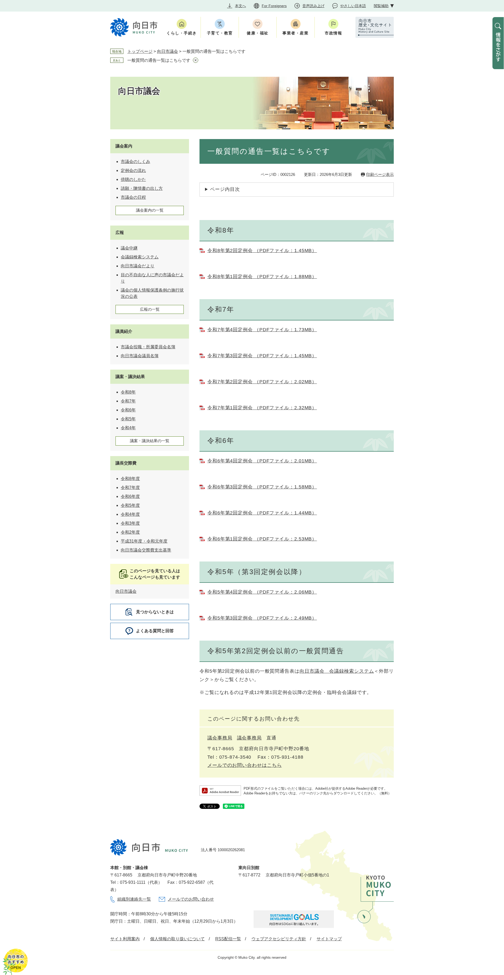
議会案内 (124, 146)
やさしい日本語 (353, 6)
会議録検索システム (140, 257)
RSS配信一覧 (228, 939)
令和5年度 (130, 505)
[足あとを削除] (195, 60)
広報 (120, 232)
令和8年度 (130, 478)
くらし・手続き (181, 33)
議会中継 (129, 248)
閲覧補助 (381, 6)
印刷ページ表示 (380, 174)
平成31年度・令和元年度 (144, 541)
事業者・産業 (295, 33)
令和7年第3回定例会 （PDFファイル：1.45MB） (262, 355)
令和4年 (128, 428)
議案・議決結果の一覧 (149, 440)
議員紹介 (124, 331)
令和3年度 (130, 523)
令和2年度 (130, 532)
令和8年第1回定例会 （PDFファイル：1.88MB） (262, 276)
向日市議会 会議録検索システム (337, 671)
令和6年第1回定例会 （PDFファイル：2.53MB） (262, 539)
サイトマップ (329, 939)
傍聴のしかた (133, 179)
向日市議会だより (137, 266)
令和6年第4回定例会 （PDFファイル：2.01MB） (262, 460)
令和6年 (128, 410)
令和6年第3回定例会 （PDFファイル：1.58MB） (262, 486)
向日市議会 (167, 51)
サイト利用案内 (125, 939)
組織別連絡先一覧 (134, 899)
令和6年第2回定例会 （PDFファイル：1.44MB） (262, 512)
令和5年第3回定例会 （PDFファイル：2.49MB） (262, 618)
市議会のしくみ (135, 161)
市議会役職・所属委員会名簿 (148, 347)
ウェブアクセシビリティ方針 (278, 939)
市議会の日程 (133, 197)
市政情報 (333, 33)
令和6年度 (130, 496)
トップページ (140, 51)
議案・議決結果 (130, 376)
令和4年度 (130, 514)
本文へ (240, 6)
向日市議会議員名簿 (140, 356)
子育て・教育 (220, 33)
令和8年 (128, 392)
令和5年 (128, 419)
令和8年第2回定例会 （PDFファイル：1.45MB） (262, 250)
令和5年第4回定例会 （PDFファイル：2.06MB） (262, 592)
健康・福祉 (258, 33)
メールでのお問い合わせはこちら (244, 765)
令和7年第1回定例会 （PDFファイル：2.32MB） (262, 407)
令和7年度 (130, 487)
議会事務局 (219, 738)
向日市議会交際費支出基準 (146, 550)
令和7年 (128, 401)
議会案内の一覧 (150, 210)
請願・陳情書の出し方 (142, 188)
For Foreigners (274, 6)
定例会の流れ (133, 170)
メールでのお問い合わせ (191, 899)
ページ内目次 (225, 189)
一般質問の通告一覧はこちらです (158, 60)
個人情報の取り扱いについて (177, 939)
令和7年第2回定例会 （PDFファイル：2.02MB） (262, 381)
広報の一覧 (150, 309)
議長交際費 (126, 463)
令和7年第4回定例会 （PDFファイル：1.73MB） (262, 329)
